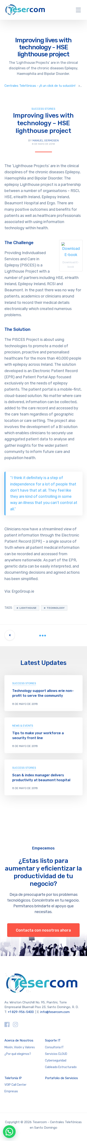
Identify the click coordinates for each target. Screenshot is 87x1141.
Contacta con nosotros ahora (43, 930)
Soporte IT (53, 1040)
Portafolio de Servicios (61, 1078)
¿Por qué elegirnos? (17, 1054)
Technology (56, 607)
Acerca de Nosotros (18, 1040)
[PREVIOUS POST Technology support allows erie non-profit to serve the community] (9, 635)
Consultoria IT (54, 1047)
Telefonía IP (13, 1078)
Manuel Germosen (46, 140)
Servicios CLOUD (56, 1054)
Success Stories (43, 108)
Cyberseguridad (55, 1060)
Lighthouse (28, 607)
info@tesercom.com (55, 1012)
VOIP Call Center (15, 1085)
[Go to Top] (78, 1131)
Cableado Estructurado (61, 1067)
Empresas (11, 1091)
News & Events (22, 725)
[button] (9, 1131)
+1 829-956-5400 (21, 1012)
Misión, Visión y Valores (19, 1047)
